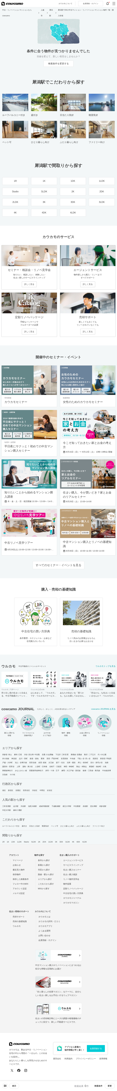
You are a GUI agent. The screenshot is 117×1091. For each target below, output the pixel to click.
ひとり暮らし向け (67, 826)
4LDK (84, 842)
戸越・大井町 (7, 763)
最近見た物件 (19, 870)
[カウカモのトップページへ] (12, 3)
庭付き (24, 826)
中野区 (42, 790)
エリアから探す (45, 879)
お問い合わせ (44, 935)
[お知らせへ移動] (107, 3)
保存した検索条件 (21, 879)
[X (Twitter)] (12, 1070)
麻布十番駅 (17, 810)
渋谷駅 (23, 806)
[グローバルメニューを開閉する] (114, 3)
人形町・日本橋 (41, 767)
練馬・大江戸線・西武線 (70, 771)
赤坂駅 (85, 806)
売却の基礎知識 (20, 921)
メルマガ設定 (19, 893)
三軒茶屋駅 (6, 806)
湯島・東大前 (27, 767)
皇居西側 (64, 759)
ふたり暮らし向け (83, 826)
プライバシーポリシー (86, 1058)
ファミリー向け (98, 826)
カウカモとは (44, 917)
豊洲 (42, 759)
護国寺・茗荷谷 (8, 767)
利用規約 (68, 1058)
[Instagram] (26, 1070)
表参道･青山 (7, 755)
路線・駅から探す (46, 874)
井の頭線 (5, 759)
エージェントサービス (73, 860)
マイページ (18, 860)
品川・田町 (23, 759)
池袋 (106, 763)
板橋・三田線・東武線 (91, 771)
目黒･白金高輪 (47, 755)
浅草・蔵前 (71, 763)
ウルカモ (17, 926)
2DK (44, 842)
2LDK (50, 842)
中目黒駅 (76, 806)
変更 (110, 1086)
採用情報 (103, 1058)
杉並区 (49, 790)
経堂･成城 (42, 763)
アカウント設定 (20, 888)
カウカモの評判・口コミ (49, 921)
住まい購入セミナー (72, 870)
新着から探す (44, 865)
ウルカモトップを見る (106, 666)
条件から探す (44, 860)
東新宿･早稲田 (105, 759)
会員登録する (96, 1048)
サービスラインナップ (73, 865)
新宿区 (10, 790)
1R (3, 842)
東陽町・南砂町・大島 (97, 767)
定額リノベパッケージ (73, 888)
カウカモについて (65, 4)
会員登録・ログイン (47, 940)
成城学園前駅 (44, 806)
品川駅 (15, 806)
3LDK (67, 842)
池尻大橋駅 (32, 806)
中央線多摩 (106, 771)
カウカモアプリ (45, 926)
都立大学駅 (67, 806)
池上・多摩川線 (21, 763)
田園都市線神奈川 (36, 771)
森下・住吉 (60, 763)
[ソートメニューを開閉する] (5, 1086)
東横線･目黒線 (76, 755)
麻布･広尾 (18, 755)
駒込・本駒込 (81, 767)
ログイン (90, 4)
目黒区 (18, 790)
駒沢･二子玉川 (89, 755)
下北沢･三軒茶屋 (62, 755)
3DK (61, 842)
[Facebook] (19, 1070)
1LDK (19, 842)
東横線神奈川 (7, 771)
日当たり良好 (34, 826)
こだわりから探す (46, 884)
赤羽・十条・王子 (52, 771)
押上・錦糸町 (83, 763)
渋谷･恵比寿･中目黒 (32, 755)
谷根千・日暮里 (55, 767)
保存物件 (17, 874)
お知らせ (17, 865)
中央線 (72, 759)
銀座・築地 (34, 759)
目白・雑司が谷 (96, 763)
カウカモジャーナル (72, 898)
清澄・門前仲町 (53, 759)
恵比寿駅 (93, 806)
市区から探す (44, 870)
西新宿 (95, 759)
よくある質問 (44, 931)
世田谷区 (26, 790)
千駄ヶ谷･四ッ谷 (83, 759)
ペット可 (54, 826)
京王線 (51, 763)
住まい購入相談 (70, 874)
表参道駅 (102, 806)
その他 (12, 775)
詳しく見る (29, 284)
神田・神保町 (69, 767)
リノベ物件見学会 (71, 879)
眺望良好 (45, 826)
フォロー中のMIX (20, 884)
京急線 (4, 775)
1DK (13, 842)
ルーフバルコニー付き (11, 826)
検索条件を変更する (58, 63)
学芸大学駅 (6, 810)
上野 (18, 767)
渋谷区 (34, 790)
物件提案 (67, 884)
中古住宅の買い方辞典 (73, 893)
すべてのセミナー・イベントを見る (58, 565)
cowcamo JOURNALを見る (103, 709)
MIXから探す (44, 888)
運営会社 (57, 1058)
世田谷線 (32, 763)
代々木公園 (102, 755)
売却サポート (19, 917)
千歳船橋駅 (56, 806)
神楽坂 (14, 759)
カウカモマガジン (71, 903)
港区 (4, 790)
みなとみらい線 (21, 771)
